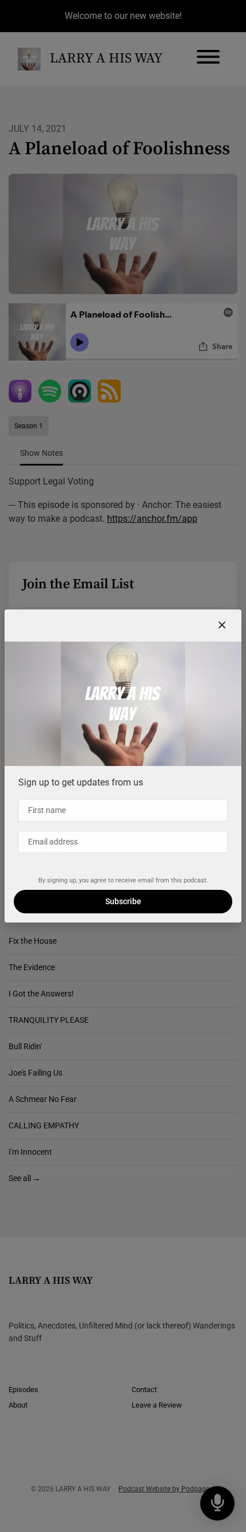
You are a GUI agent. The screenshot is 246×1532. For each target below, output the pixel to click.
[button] (222, 625)
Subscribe (123, 901)
